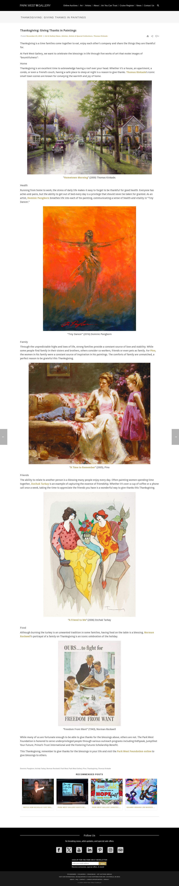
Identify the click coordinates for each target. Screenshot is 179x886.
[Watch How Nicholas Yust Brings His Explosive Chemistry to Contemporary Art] (38, 791)
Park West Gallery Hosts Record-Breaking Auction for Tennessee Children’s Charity (73, 807)
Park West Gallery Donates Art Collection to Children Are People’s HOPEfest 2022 (107, 807)
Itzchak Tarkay (40, 483)
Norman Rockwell (53, 768)
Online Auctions (70, 5)
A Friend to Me (77, 619)
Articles (64, 36)
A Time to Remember (82, 467)
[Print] (148, 36)
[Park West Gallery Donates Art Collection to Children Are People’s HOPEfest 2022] (107, 791)
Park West (64, 768)
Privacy (106, 879)
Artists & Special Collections (81, 36)
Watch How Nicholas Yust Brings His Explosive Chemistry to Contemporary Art (38, 807)
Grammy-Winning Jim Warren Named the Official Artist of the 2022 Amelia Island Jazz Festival (142, 807)
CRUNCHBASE (91, 874)
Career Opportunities (94, 879)
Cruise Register (127, 5)
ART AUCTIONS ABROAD (104, 874)
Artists (88, 5)
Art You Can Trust (109, 5)
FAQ (77, 879)
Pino (152, 350)
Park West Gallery (75, 768)
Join (102, 864)
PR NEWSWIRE (71, 874)
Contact (82, 879)
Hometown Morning (76, 177)
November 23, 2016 (34, 36)
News (138, 5)
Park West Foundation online (134, 751)
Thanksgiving (92, 768)
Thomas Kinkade (101, 36)
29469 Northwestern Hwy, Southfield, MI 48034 (104, 876)
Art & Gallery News (53, 36)
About (96, 5)
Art (81, 5)
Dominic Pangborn (38, 198)
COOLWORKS (82, 874)
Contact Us (149, 5)
